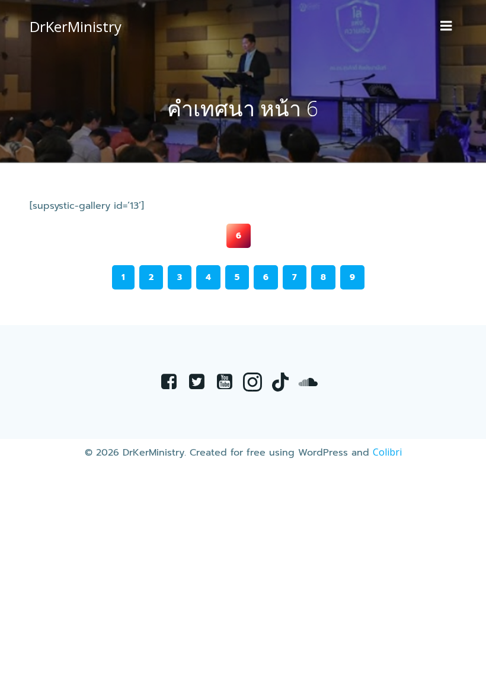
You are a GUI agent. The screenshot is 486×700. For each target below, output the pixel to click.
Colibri (387, 452)
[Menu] (446, 26)
